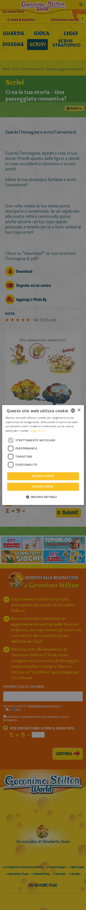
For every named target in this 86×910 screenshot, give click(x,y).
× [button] (78, 410)
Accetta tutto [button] (43, 476)
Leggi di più (37, 430)
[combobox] (73, 410)
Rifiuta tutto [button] (42, 486)
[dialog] (43, 455)
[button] (43, 496)
